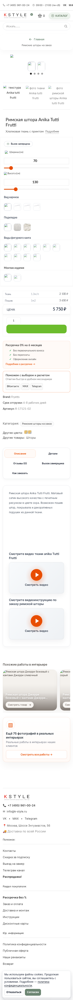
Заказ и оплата (13, 904)
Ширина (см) (16, 152)
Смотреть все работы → (36, 754)
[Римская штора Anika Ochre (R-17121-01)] (30, 432)
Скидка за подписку (16, 857)
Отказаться (13, 992)
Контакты (9, 851)
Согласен (33, 992)
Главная (39, 39)
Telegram (37, 386)
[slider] (11, 168)
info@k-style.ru (17, 811)
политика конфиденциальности (26, 983)
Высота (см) (13, 173)
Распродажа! (12, 876)
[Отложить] (62, 132)
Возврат (8, 964)
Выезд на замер (13, 864)
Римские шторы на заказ (36, 45)
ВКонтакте (13, 386)
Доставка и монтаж (16, 910)
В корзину (36, 329)
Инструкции (11, 917)
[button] (31, 73)
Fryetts (15, 397)
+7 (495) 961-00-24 (17, 5)
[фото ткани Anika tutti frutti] (35, 96)
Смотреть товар (17, 704)
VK (65, 5)
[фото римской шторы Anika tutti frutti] (58, 96)
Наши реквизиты (14, 957)
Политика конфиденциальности (24, 944)
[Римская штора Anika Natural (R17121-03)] (26, 432)
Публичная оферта (15, 950)
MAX (25, 386)
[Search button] (66, 26)
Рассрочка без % (15, 897)
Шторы (31, 437)
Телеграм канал (14, 870)
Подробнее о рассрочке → (20, 364)
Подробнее (52, 131)
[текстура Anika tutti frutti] (13, 95)
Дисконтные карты (15, 923)
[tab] (20, 453)
